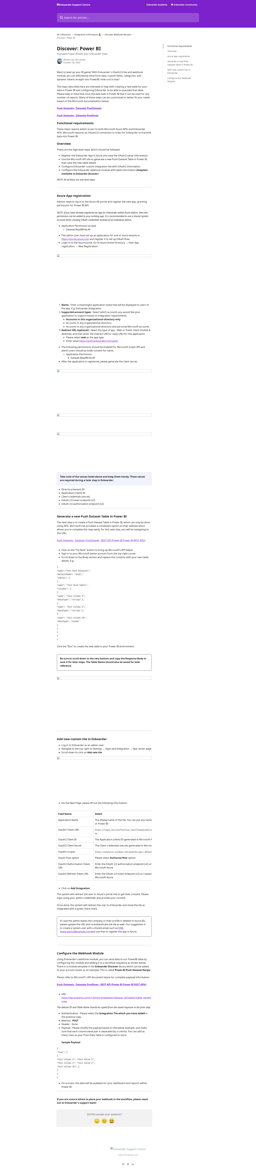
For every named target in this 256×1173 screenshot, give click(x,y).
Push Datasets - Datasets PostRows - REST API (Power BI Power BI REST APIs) (101, 984)
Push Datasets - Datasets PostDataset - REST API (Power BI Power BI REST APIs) (101, 540)
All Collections (64, 34)
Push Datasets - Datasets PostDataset (79, 108)
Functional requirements (179, 46)
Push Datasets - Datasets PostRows (78, 115)
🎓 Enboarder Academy (155, 5)
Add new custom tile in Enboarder (178, 71)
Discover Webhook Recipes (118, 34)
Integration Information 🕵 (87, 34)
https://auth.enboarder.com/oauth (98, 341)
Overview (172, 51)
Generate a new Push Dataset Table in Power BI (180, 63)
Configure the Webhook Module (179, 80)
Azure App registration (178, 56)
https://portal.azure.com (75, 239)
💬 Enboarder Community (184, 5)
